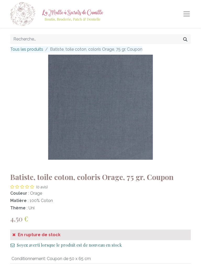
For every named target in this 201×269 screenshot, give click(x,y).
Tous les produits (26, 49)
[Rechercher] (185, 39)
